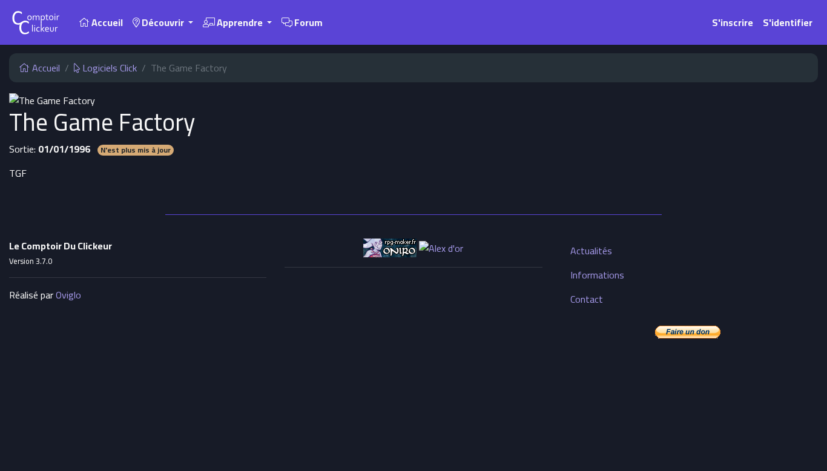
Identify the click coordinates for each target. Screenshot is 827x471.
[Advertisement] (413, 362)
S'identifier (787, 22)
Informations (597, 275)
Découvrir (163, 22)
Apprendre (240, 22)
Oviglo (68, 295)
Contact (586, 299)
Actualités (591, 251)
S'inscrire (732, 22)
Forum (307, 22)
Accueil (106, 22)
